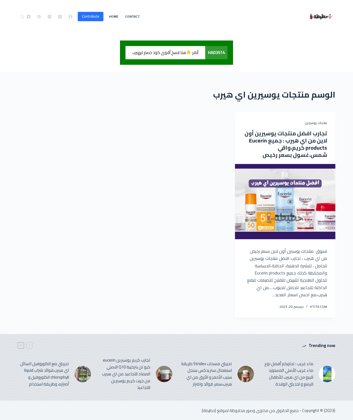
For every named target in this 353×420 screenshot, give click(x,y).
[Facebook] (70, 16)
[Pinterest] (39, 16)
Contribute (90, 16)
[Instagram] (49, 16)
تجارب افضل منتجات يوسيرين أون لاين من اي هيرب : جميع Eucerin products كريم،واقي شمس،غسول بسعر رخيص (286, 144)
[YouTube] (28, 16)
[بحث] (22, 16)
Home (113, 16)
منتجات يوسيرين (316, 123)
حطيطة (209, 410)
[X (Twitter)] (60, 16)
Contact (132, 16)
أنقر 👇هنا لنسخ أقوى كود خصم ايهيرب (165, 52)
